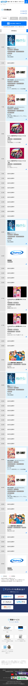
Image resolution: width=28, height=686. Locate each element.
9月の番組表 (22, 13)
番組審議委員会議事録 (9, 671)
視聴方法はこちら (14, 591)
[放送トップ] (1, 4)
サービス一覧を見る (14, 621)
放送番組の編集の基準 (19, 671)
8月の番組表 (22, 11)
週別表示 (14, 18)
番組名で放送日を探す (23, 18)
